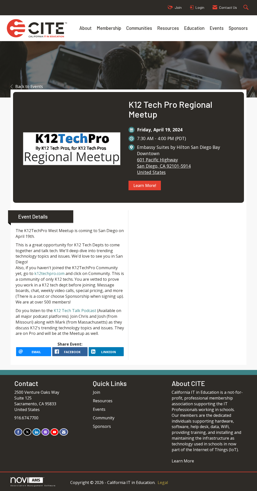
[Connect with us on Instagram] (45, 432)
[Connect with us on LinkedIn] (36, 432)
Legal (163, 482)
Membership (109, 28)
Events (217, 28)
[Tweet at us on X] (27, 432)
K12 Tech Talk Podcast (75, 310)
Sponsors (238, 28)
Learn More (183, 461)
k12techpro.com (49, 273)
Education (194, 28)
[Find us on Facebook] (18, 432)
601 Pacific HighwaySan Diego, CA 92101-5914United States (164, 166)
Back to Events (29, 86)
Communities (139, 28)
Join (96, 392)
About (85, 28)
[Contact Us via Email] (63, 432)
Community (103, 418)
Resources (168, 28)
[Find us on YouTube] (54, 432)
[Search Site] (246, 8)
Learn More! (144, 185)
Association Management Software (33, 485)
